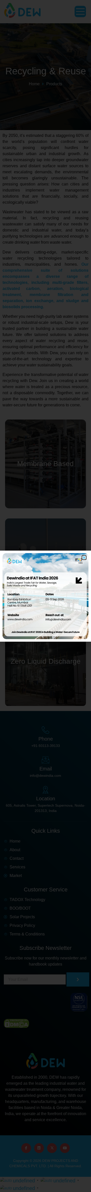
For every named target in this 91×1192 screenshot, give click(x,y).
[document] (45, 596)
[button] (84, 557)
